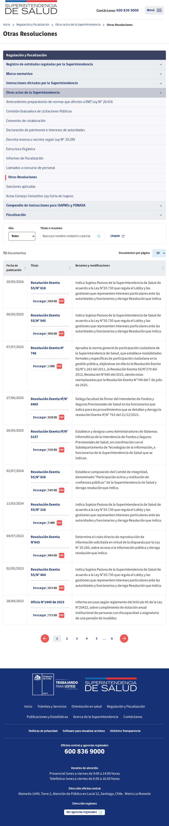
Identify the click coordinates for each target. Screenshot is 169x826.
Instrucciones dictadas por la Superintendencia (42, 83)
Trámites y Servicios (51, 706)
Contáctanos (132, 716)
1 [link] (57, 638)
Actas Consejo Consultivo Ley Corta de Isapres (39, 196)
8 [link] (112, 638)
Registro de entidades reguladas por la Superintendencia (49, 64)
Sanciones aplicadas (20, 187)
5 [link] (96, 638)
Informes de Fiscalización (24, 158)
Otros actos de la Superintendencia (78, 24)
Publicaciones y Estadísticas (47, 716)
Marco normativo (19, 74)
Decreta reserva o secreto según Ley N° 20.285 (40, 140)
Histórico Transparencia (125, 731)
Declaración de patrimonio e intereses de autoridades (45, 130)
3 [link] (77, 638)
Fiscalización (16, 215)
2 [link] (67, 638)
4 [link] (87, 638)
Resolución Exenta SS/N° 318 (45, 507)
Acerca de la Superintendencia (95, 716)
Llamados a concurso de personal (30, 168)
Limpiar (115, 236)
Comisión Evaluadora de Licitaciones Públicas (39, 111)
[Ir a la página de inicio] (31, 7)
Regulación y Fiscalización (126, 706)
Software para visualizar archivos (84, 731)
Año (11, 228)
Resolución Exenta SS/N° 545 (45, 318)
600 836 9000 (127, 10)
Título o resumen (51, 228)
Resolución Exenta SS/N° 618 (45, 285)
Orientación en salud (87, 706)
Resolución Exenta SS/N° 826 (45, 474)
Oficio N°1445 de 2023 (47, 602)
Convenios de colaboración (26, 121)
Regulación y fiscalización (32, 24)
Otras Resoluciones (22, 177)
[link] (45, 638)
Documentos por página (134, 253)
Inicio (6, 24)
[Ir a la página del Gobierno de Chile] (55, 684)
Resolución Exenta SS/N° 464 (45, 572)
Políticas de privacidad (43, 731)
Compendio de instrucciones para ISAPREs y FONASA (45, 205)
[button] (24, 268)
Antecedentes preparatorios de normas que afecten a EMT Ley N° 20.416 (59, 102)
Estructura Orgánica (20, 149)
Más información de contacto (84, 758)
